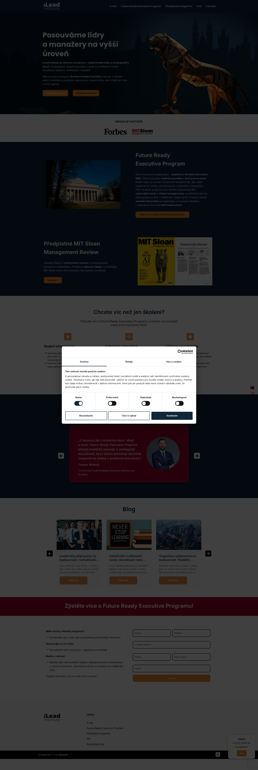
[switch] (112, 403)
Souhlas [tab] (84, 361)
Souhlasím (172, 416)
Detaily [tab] (129, 361)
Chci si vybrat (129, 416)
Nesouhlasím (86, 416)
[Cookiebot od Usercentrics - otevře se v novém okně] (180, 352)
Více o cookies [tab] (173, 361)
